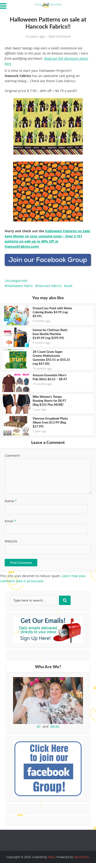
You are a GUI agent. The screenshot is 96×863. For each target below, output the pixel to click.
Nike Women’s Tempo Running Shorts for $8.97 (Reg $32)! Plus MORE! (49, 400)
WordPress (81, 857)
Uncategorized (16, 280)
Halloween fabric (20, 286)
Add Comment (59, 36)
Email (10, 521)
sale (69, 286)
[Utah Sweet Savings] (48, 5)
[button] (84, 104)
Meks (51, 857)
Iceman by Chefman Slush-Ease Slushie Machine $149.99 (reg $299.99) (50, 334)
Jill (39, 726)
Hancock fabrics (49, 286)
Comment (12, 455)
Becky (54, 726)
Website (11, 541)
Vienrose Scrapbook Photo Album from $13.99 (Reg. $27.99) (50, 422)
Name (11, 501)
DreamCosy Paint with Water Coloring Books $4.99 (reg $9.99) (52, 312)
